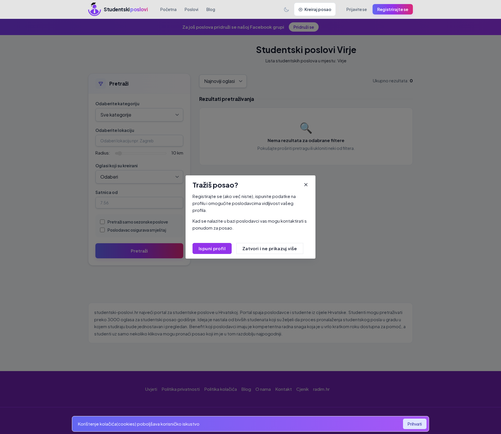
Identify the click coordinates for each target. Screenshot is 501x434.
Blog (210, 9)
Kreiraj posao (317, 9)
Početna (168, 9)
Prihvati (415, 423)
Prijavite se (356, 9)
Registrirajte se (392, 9)
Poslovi (191, 9)
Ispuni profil (212, 248)
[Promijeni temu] (286, 9)
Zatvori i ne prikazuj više (269, 248)
